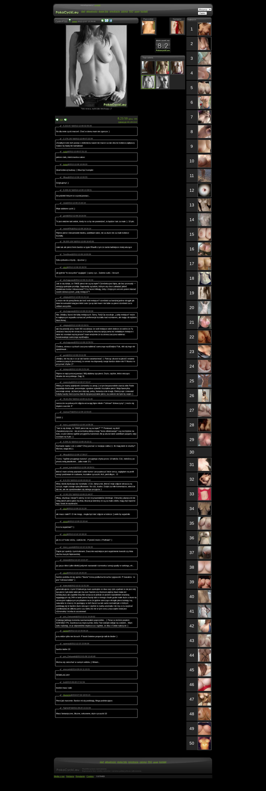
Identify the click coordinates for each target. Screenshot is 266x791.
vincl (65, 267)
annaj (74, 21)
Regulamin (80, 776)
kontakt (144, 11)
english (98, 5)
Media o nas (59, 776)
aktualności (92, 11)
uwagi (137, 11)
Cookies (90, 776)
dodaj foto (103, 11)
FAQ (131, 11)
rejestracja (114, 11)
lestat (65, 164)
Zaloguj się (122, 122)
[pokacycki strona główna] (67, 16)
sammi (65, 631)
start (83, 11)
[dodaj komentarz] (65, 121)
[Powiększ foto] (102, 21)
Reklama (70, 776)
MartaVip (67, 695)
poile (65, 151)
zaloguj (124, 11)
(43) (61, 120)
